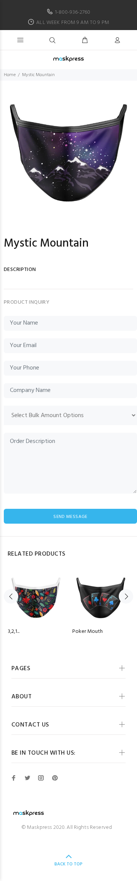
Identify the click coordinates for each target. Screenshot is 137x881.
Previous (11, 596)
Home (10, 75)
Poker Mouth (87, 631)
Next (126, 596)
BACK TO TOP (68, 864)
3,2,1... (13, 631)
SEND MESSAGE (70, 517)
